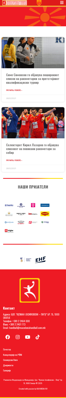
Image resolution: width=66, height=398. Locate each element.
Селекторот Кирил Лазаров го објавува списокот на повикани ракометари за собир (32, 148)
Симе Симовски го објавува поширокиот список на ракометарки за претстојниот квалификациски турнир (32, 78)
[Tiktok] (37, 337)
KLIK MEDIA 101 (42, 388)
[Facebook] (7, 337)
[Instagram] (17, 337)
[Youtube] (27, 337)
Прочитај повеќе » (14, 90)
